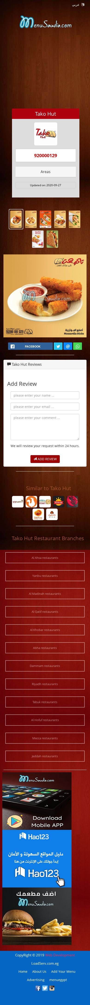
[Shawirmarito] (18, 502)
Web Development (60, 955)
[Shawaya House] (38, 515)
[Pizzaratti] (45, 502)
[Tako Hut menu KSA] (16, 219)
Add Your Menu (63, 971)
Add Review (47, 459)
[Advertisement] (45, 77)
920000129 (45, 155)
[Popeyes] (31, 502)
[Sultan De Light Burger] (58, 502)
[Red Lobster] (72, 502)
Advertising (36, 980)
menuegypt (58, 980)
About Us (39, 971)
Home (22, 971)
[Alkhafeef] (51, 515)
